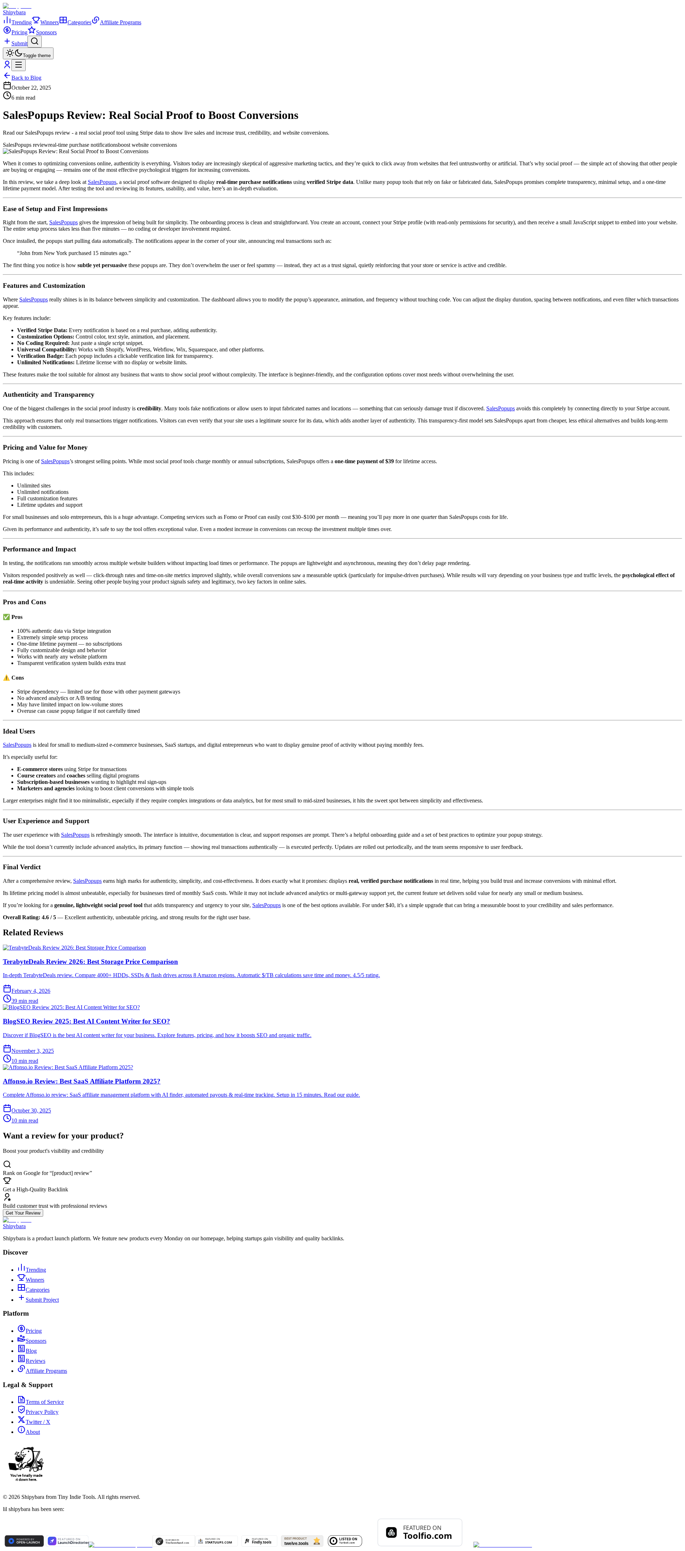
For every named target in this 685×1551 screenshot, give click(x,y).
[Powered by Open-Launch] (24, 1545)
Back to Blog (26, 78)
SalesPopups (102, 182)
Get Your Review (23, 1213)
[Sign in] (7, 67)
